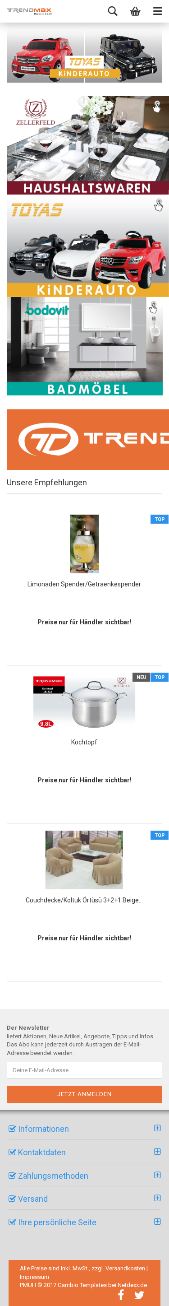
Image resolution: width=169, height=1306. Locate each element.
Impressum (34, 1276)
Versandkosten (125, 1268)
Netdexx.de (132, 1285)
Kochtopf (84, 742)
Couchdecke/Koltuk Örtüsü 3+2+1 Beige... (84, 900)
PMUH (28, 1285)
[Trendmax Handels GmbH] (29, 11)
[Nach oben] (151, 1292)
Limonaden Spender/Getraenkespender (84, 584)
